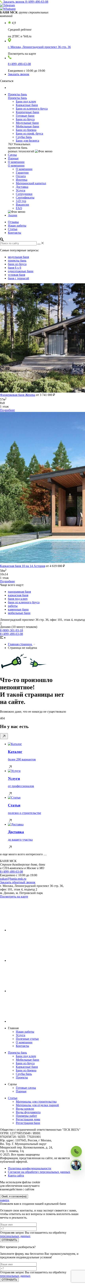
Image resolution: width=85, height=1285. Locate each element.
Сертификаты (25, 197)
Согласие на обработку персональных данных (39, 1172)
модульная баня (18, 257)
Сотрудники (24, 194)
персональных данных (15, 1236)
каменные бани (18, 609)
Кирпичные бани (27, 112)
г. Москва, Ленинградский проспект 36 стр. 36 (39, 47)
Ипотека (21, 179)
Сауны (12, 154)
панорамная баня (19, 591)
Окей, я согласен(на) (14, 1196)
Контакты (14, 232)
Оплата (21, 176)
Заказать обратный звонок (17, 882)
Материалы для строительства (36, 1101)
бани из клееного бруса (24, 602)
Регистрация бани (28, 1123)
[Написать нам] (76, 1165)
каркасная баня (18, 595)
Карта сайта (16, 1175)
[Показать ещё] (4, 736)
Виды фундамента (28, 1112)
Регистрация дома (28, 1119)
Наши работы (17, 225)
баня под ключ (17, 598)
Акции (12, 215)
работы (13, 606)
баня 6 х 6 (14, 267)
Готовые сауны (26, 1087)
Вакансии (22, 204)
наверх (4, 1200)
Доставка (22, 186)
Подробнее (7, 410)
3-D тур (21, 201)
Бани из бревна (26, 130)
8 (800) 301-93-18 (11, 630)
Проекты (22, 1077)
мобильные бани (19, 613)
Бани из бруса (25, 119)
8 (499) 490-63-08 (36, 1)
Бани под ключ (26, 101)
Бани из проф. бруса (29, 133)
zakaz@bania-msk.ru (13, 878)
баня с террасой (18, 278)
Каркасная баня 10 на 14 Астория (22, 566)
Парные (13, 158)
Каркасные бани (27, 105)
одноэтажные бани (20, 271)
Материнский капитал (31, 183)
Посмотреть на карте (14, 896)
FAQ (19, 208)
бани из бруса (17, 264)
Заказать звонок (14, 1)
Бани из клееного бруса (32, 108)
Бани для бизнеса (27, 140)
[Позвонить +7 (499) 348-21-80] (76, 1151)
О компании (16, 162)
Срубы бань (24, 137)
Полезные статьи (27, 1038)
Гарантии (22, 172)
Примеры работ (26, 1115)
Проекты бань (17, 94)
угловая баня (16, 274)
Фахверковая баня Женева (17, 395)
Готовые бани (25, 115)
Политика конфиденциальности (29, 1168)
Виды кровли (25, 1108)
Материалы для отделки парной (37, 1105)
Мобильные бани (27, 126)
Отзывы (13, 222)
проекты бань (17, 260)
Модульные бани (27, 122)
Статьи (12, 229)
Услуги (20, 190)
